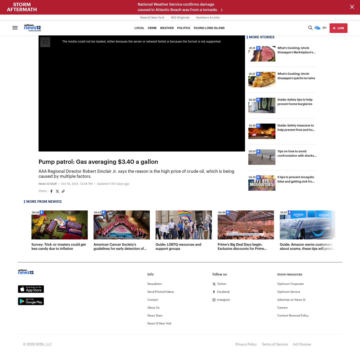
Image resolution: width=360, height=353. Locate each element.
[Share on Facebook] (51, 191)
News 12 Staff (48, 184)
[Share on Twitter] (57, 191)
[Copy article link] (63, 191)
